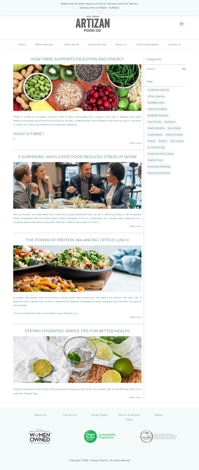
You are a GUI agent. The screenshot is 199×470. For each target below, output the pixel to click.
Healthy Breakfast (157, 109)
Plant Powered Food (159, 173)
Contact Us (70, 415)
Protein (163, 141)
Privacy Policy (99, 415)
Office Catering (156, 96)
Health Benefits (156, 128)
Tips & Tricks (154, 121)
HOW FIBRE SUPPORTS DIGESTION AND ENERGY (77, 59)
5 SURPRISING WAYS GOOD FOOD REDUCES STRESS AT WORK (77, 157)
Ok (100, 12)
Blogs (158, 415)
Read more (135, 143)
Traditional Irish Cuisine (160, 153)
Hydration (169, 121)
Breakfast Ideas (156, 102)
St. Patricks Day (156, 147)
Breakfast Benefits (158, 115)
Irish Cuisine (176, 141)
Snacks (151, 141)
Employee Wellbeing (159, 166)
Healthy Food (155, 160)
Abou (38, 415)
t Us (43, 415)
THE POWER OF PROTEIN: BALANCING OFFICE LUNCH (77, 240)
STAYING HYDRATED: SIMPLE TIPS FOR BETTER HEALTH (77, 331)
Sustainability (155, 134)
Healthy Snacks (174, 134)
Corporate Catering (158, 89)
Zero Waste (174, 128)
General (150, 68)
